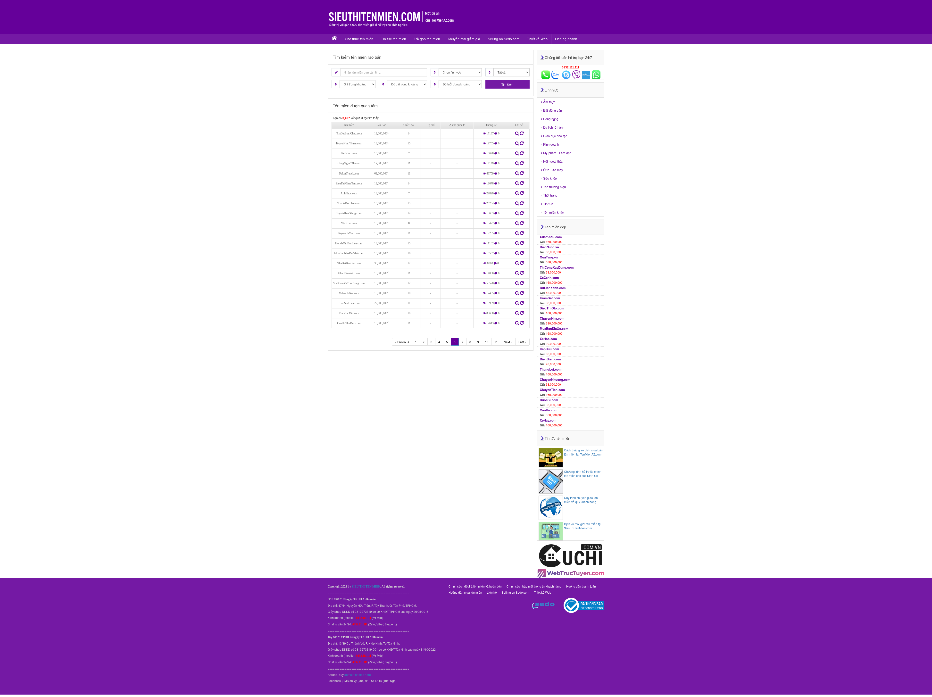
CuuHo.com (549, 410)
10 (486, 342)
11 (496, 342)
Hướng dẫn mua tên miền (465, 592)
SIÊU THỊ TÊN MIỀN (366, 586)
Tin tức (548, 203)
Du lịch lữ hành (553, 127)
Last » (522, 342)
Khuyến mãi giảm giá (464, 38)
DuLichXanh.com (553, 287)
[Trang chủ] (334, 38)
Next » (508, 342)
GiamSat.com (550, 298)
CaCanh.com (549, 277)
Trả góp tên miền (427, 38)
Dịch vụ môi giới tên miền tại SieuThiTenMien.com (582, 526)
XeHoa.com (548, 338)
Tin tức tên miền (393, 38)
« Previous (402, 342)
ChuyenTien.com (552, 389)
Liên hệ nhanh (566, 38)
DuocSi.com (549, 400)
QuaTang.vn (549, 257)
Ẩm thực (549, 102)
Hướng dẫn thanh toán (581, 586)
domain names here (357, 674)
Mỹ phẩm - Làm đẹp (557, 152)
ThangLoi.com (551, 369)
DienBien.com (550, 359)
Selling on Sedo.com (503, 38)
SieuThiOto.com (552, 308)
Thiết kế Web (537, 38)
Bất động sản (552, 110)
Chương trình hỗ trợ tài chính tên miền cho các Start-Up (582, 473)
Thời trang (550, 195)
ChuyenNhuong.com (555, 379)
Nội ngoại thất (553, 161)
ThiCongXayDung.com (557, 267)
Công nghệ (550, 118)
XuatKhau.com (551, 236)
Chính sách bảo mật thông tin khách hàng (534, 586)
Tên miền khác (553, 212)
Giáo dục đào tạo (555, 135)
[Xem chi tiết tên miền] (517, 134)
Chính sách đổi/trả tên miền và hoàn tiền (475, 586)
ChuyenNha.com (552, 318)
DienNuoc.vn (549, 247)
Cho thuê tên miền (359, 38)
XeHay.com (548, 420)
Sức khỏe (550, 178)
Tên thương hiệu (554, 186)
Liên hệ (492, 592)
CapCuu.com (549, 349)
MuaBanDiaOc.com (554, 328)
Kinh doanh (551, 144)
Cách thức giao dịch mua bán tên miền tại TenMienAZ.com (583, 452)
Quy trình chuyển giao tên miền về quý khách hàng (581, 500)
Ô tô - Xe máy (553, 169)
